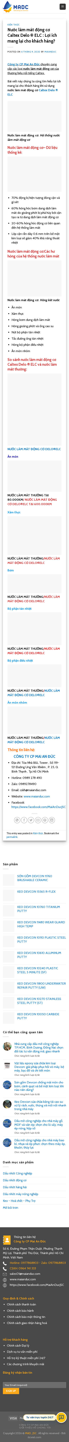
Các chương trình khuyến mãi (25, 1364)
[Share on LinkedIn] (52, 820)
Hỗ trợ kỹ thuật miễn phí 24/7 (26, 1358)
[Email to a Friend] (38, 820)
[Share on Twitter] (31, 820)
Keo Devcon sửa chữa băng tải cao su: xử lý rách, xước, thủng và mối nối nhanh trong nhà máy (40, 1105)
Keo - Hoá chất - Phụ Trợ (19, 1201)
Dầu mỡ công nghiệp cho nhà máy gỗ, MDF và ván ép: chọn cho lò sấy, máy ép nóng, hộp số (38, 1124)
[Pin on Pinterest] (45, 820)
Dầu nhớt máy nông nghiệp (20, 1194)
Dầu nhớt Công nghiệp (17, 1173)
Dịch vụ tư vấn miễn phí (22, 1352)
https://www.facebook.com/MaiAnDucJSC (39, 807)
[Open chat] (61, 1417)
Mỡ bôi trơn (10, 1207)
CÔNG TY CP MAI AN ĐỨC (34, 756)
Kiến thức (13, 24)
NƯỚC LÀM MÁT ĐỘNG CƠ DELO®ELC (34, 449)
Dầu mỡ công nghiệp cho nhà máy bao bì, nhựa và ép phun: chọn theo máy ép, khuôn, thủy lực (40, 1143)
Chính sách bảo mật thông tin (26, 1317)
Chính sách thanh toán (21, 1304)
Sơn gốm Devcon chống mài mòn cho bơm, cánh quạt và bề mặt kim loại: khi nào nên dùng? (39, 1086)
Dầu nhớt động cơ (14, 1180)
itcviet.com (34, 1437)
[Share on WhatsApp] (17, 820)
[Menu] (63, 7)
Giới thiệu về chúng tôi (35, 1427)
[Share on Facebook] (24, 820)
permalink (12, 837)
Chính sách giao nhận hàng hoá (27, 1323)
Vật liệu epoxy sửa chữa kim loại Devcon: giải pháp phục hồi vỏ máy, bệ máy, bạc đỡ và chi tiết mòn (39, 1066)
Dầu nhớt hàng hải (15, 1187)
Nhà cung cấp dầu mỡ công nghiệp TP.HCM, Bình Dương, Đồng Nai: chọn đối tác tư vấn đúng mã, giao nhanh (38, 1047)
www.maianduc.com (36, 796)
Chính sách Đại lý (18, 1345)
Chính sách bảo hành (20, 1311)
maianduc (50, 51)
